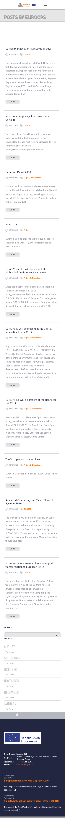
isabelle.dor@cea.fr (24, 764)
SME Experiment (36, 278)
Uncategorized (35, 178)
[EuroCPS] (29, 5)
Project (26, 178)
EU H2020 (27, 54)
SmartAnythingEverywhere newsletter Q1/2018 (31, 801)
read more (12, 102)
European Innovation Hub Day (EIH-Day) (26, 780)
